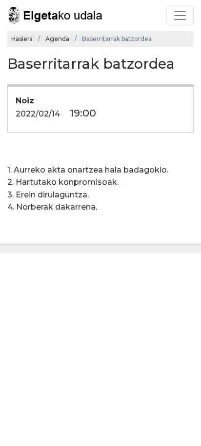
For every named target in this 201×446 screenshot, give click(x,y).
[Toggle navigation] (180, 15)
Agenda (57, 38)
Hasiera (22, 38)
